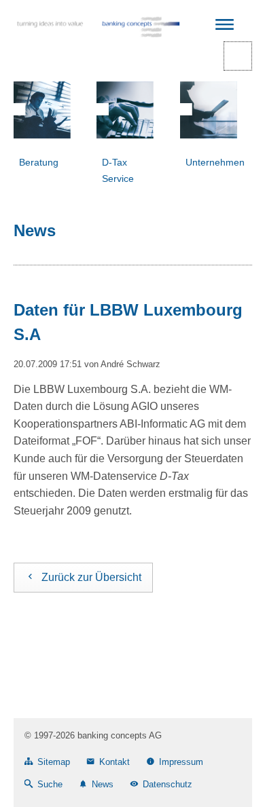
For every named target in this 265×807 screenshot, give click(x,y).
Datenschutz (167, 784)
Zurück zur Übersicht (91, 577)
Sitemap (53, 762)
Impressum (181, 762)
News (102, 784)
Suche (50, 784)
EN (238, 56)
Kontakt (114, 762)
